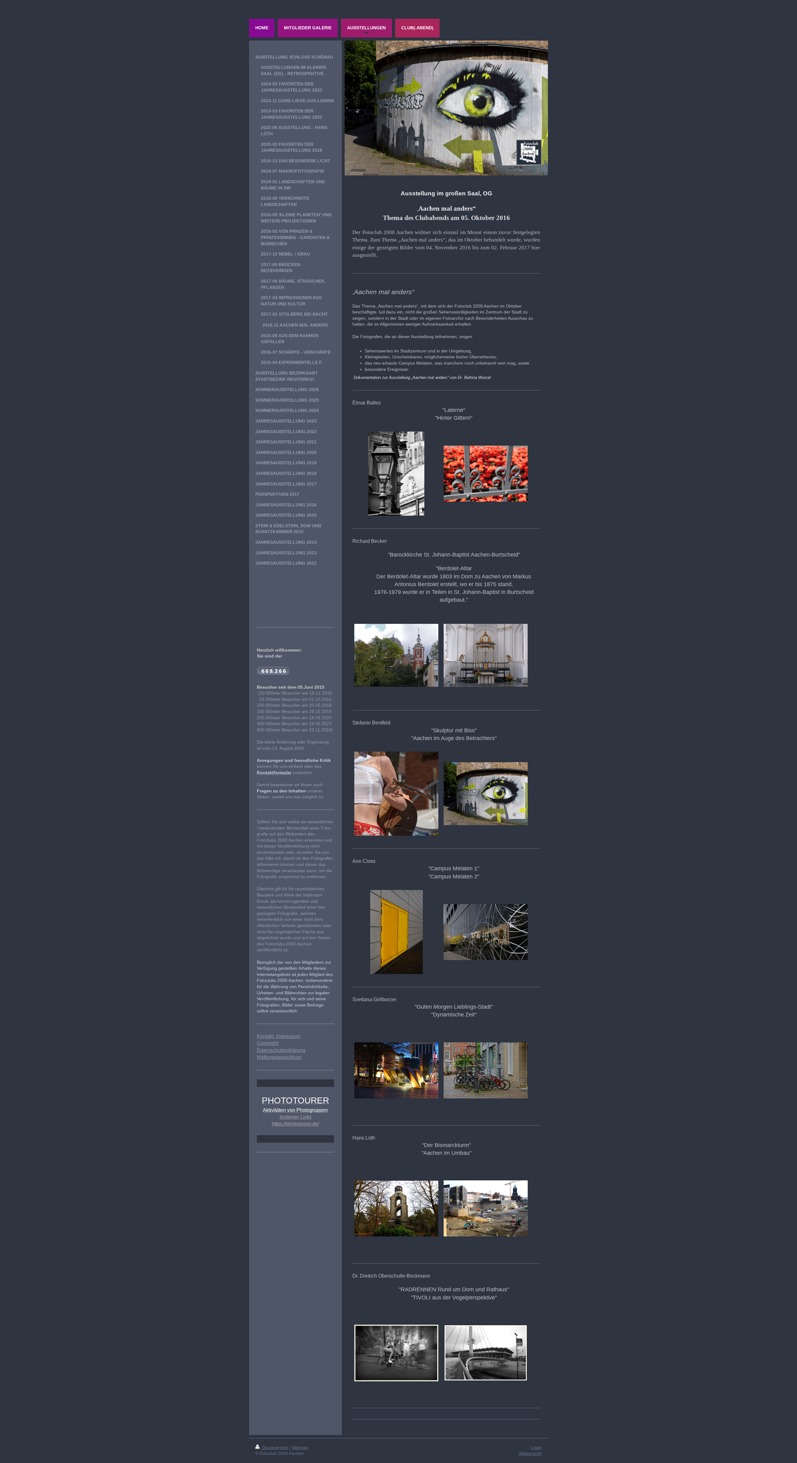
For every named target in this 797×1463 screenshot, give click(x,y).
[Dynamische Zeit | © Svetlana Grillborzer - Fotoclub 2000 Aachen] (486, 1070)
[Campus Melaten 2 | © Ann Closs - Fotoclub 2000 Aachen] (486, 932)
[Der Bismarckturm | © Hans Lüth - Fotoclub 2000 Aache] (396, 1208)
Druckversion (275, 1447)
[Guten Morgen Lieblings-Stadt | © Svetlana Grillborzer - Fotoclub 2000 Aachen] (396, 1070)
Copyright (267, 1043)
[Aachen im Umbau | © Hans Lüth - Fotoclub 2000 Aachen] (486, 1208)
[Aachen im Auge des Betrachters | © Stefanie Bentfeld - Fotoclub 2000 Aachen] (486, 793)
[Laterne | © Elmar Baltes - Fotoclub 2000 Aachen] (396, 474)
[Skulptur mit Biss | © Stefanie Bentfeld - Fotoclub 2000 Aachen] (396, 794)
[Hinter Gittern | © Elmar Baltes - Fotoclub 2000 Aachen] (486, 474)
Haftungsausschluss (279, 1057)
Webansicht (530, 1453)
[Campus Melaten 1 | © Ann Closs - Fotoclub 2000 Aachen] (396, 932)
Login (536, 1447)
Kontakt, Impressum (278, 1036)
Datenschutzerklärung (281, 1050)
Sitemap (300, 1447)
